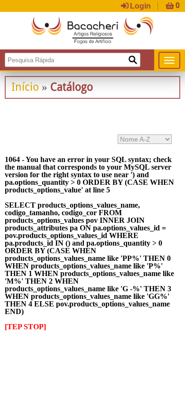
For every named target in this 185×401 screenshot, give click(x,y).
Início (25, 87)
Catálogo (71, 87)
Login (140, 6)
